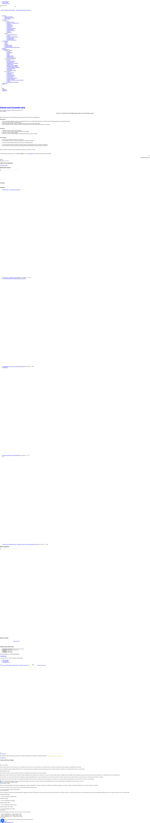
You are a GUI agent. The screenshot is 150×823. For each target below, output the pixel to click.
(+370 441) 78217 (16, 641)
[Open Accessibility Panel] (2, 820)
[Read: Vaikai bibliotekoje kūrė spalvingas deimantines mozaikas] (76, 278)
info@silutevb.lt (31, 153)
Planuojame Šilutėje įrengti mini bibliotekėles (10, 455)
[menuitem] (76, 17)
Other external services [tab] (4, 790)
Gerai (1, 757)
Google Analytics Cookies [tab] (5, 783)
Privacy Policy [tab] (2, 817)
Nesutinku (4, 757)
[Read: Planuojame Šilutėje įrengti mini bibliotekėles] (76, 367)
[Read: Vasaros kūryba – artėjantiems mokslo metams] (76, 189)
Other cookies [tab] (2, 809)
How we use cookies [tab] (4, 765)
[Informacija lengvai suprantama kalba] (2, 85)
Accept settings (3, 822)
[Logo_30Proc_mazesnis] (7, 10)
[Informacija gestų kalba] (2, 86)
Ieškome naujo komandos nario (12, 107)
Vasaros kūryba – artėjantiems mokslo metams (10, 277)
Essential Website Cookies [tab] (5, 771)
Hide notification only (10, 822)
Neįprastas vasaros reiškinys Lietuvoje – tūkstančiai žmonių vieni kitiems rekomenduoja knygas (20, 544)
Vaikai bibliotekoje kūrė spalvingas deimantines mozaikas (13, 366)
